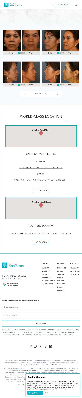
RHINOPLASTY (47, 277)
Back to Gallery (41, 94)
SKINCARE (61, 274)
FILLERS (60, 271)
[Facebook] (31, 346)
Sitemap (46, 371)
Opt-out (47, 393)
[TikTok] (46, 346)
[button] (41, 133)
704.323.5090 (57, 365)
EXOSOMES (61, 268)
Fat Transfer (47, 284)
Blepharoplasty (49, 281)
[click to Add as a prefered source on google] (19, 284)
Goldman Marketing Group (31, 371)
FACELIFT (45, 268)
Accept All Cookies (35, 393)
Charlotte (74, 268)
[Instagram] (35, 346)
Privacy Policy (67, 335)
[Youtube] (40, 346)
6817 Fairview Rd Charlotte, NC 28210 (41, 168)
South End (75, 274)
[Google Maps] (50, 346)
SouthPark (75, 271)
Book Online (63, 5)
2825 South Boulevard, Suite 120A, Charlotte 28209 (41, 233)
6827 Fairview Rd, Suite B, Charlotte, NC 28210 (41, 180)
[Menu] (76, 5)
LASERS (60, 277)
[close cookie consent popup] (77, 377)
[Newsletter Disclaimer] (3, 333)
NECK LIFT (45, 271)
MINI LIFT (45, 274)
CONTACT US (41, 190)
